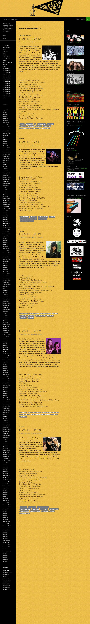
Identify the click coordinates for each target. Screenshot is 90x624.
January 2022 (6, 225)
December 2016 (6, 353)
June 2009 (5, 532)
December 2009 (6, 525)
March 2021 (5, 246)
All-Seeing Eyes (24, 216)
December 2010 (6, 504)
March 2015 (5, 397)
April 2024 (5, 168)
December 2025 (6, 126)
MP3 (79, 42)
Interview (22, 328)
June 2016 (5, 366)
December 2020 (6, 252)
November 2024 (6, 154)
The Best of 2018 (6, 89)
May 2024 (5, 166)
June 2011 (5, 492)
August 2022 (6, 210)
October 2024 (6, 156)
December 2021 (6, 227)
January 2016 (6, 376)
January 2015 (6, 402)
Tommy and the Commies (27, 221)
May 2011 (5, 494)
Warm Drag (46, 128)
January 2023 (6, 200)
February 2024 (6, 173)
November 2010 (6, 507)
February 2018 (6, 324)
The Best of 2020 (6, 93)
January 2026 (6, 124)
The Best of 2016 (6, 85)
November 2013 (6, 431)
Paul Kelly (31, 315)
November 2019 (6, 280)
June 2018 (5, 315)
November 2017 (6, 330)
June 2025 (5, 139)
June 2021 (5, 240)
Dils (30, 412)
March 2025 (5, 145)
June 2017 (5, 341)
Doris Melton (36, 412)
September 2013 (6, 435)
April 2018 (5, 320)
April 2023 (5, 194)
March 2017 (5, 347)
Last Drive (56, 412)
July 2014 (5, 414)
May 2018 (5, 318)
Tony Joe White (37, 128)
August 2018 (6, 311)
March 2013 (5, 448)
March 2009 (5, 538)
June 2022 (5, 215)
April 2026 (5, 118)
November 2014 (6, 406)
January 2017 (6, 351)
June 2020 (5, 265)
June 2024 (5, 164)
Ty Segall (54, 414)
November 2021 (6, 229)
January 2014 (6, 427)
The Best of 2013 (6, 79)
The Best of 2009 (6, 70)
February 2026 (6, 122)
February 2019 (6, 299)
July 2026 (5, 112)
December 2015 (6, 378)
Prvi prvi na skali (6, 581)
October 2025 (6, 131)
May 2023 (5, 192)
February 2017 (6, 349)
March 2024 (5, 171)
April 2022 (5, 219)
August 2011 (6, 488)
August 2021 (6, 236)
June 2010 (5, 513)
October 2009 (6, 530)
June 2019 (5, 290)
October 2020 (6, 257)
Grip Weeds (50, 124)
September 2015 (6, 385)
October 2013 (6, 433)
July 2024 (5, 162)
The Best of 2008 (6, 68)
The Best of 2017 (6, 87)
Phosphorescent (25, 513)
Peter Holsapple (40, 315)
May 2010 (5, 515)
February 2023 (6, 198)
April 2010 (5, 517)
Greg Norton (41, 124)
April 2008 (5, 559)
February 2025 (6, 147)
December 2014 (6, 404)
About (83, 19)
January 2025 (6, 150)
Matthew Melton (25, 414)
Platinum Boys (36, 414)
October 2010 (6, 509)
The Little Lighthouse (10, 19)
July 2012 (5, 465)
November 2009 (6, 528)
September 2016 (6, 360)
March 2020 (5, 271)
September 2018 (6, 309)
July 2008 (5, 553)
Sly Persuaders (43, 218)
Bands (4, 49)
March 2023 (5, 196)
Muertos (52, 216)
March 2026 (5, 120)
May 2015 (5, 393)
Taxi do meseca (6, 587)
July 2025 (5, 137)
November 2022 (6, 204)
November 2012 (6, 456)
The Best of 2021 (6, 96)
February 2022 (6, 223)
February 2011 (6, 500)
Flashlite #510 (30, 234)
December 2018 (6, 303)
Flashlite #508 (30, 430)
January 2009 (6, 542)
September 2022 (6, 208)
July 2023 (5, 187)
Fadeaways (33, 216)
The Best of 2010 (6, 72)
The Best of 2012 (6, 77)
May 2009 (5, 534)
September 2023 (6, 183)
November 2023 (6, 179)
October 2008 (6, 549)
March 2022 (5, 221)
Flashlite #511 (30, 141)
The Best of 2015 (6, 83)
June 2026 (5, 114)
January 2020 (6, 276)
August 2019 (6, 286)
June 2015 (5, 391)
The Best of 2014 (6, 81)
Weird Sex (30, 317)
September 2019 (6, 284)
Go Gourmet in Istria (7, 572)
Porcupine (31, 126)
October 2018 (6, 307)
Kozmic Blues (6, 574)
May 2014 (5, 418)
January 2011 (6, 502)
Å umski (55, 313)
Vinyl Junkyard (6, 56)
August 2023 (6, 185)
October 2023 (6, 181)
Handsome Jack (54, 509)
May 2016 (5, 368)
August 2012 (6, 462)
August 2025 (6, 135)
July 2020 (5, 263)
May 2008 (5, 557)
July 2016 (5, 364)
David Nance (32, 507)
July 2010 (5, 511)
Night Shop (45, 511)
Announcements (6, 47)
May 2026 (5, 116)
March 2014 (5, 423)
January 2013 (6, 452)
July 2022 (5, 213)
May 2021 (5, 242)
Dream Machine (47, 412)
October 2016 (6, 357)
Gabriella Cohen (43, 216)
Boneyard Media (6, 570)
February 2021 (6, 248)
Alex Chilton (24, 313)
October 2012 (6, 458)
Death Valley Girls (25, 509)
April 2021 (5, 244)
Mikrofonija (5, 576)
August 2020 (6, 261)
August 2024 (6, 160)
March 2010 (5, 519)
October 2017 (6, 332)
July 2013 (5, 439)
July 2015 (5, 389)
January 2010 (6, 523)
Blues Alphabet (6, 58)
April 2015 (5, 395)
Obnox (52, 511)
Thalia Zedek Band (25, 128)
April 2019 (5, 294)
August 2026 (6, 110)
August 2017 (6, 336)
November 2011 (6, 481)
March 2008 (5, 561)
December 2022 (6, 202)
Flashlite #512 (30, 38)
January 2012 (6, 477)
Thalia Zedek (47, 126)
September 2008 (6, 551)
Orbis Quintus (6, 578)
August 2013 (6, 437)
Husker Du (23, 126)
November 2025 (6, 129)
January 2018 (6, 326)
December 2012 (6, 454)
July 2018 (5, 313)
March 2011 (5, 498)
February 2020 (6, 273)
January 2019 (6, 301)
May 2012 (5, 469)
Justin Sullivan (25, 511)
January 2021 (6, 250)
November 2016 (6, 355)
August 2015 (6, 387)
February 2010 (6, 521)
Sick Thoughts (46, 414)
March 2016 (5, 372)
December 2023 (6, 177)
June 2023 (5, 189)
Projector (50, 315)
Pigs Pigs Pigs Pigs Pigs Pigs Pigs (28, 218)
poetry (4, 66)
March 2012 (5, 473)
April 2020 (5, 269)
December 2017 (6, 328)
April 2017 (5, 345)
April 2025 (5, 143)
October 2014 (6, 408)
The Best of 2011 (6, 75)
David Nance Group (43, 507)
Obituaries (22, 35)
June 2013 (5, 441)
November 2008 (6, 546)
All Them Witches (34, 313)
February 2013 (6, 450)
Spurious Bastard (7, 583)
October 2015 (6, 383)
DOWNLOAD (78, 93)
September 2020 (6, 259)
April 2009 (5, 536)
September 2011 (6, 486)
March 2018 (5, 322)
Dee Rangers (29, 124)
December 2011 (6, 479)
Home (77, 19)
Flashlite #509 (30, 331)
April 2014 (5, 420)
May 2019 (5, 292)
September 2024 (6, 158)
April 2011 (5, 496)
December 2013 (6, 429)
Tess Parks (23, 317)
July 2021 (5, 238)
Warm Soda (24, 416)
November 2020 (6, 255)
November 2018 (6, 305)
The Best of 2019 (6, 91)
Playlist (28, 35)
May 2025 (5, 141)
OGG (76, 42)
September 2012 (6, 460)
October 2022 (6, 206)
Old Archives (6, 45)
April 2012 (5, 471)
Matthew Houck (35, 511)
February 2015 (6, 399)
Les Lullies (23, 315)
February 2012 (6, 475)
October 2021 (6, 231)
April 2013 (5, 446)
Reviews (4, 60)
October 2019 (6, 282)
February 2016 (6, 374)
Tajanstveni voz (6, 585)
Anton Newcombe (46, 313)
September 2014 (6, 410)
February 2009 (6, 540)
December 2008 (6, 544)
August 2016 (6, 362)
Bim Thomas (24, 507)
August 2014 (6, 412)
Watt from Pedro (6, 589)
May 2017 (5, 343)
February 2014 (6, 425)
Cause (4, 98)
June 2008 (5, 555)
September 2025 (6, 133)
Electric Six (36, 509)
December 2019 (6, 278)
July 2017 (5, 339)
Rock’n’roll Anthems (7, 62)
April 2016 (5, 370)
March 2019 (5, 297)
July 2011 (5, 490)
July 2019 (5, 288)
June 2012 (5, 467)
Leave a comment (38, 42)
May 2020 (5, 267)
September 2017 (6, 334)
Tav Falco (38, 126)
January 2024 (6, 175)
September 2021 (6, 234)
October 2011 (6, 483)
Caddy (22, 124)
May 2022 (5, 217)
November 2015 (6, 381)
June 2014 (5, 416)
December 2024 (6, 152)
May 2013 (5, 444)
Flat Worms (44, 509)
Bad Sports (23, 412)
